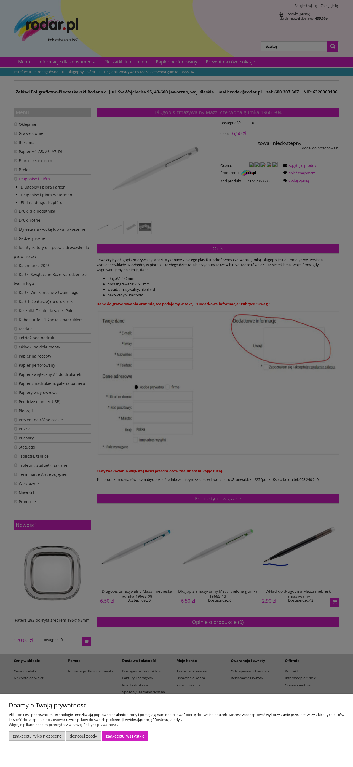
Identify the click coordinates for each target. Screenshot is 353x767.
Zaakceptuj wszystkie (125, 736)
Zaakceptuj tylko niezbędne (37, 736)
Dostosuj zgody (83, 736)
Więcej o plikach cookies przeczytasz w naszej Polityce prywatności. (63, 724)
